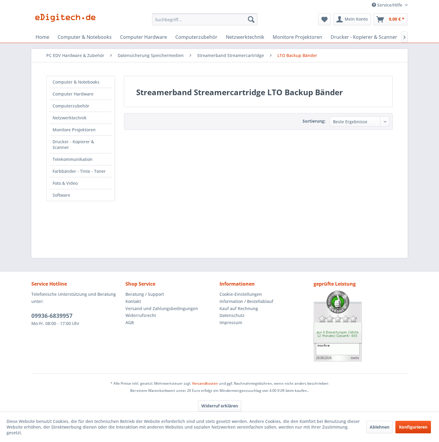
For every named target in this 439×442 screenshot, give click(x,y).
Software (61, 195)
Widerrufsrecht (140, 315)
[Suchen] (251, 19)
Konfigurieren (413, 427)
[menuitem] (204, 19)
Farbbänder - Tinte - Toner (79, 171)
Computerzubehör (71, 106)
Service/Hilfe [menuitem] (389, 5)
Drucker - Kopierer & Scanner (73, 144)
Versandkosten (205, 383)
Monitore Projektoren (74, 130)
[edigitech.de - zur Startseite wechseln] (67, 20)
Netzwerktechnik (70, 118)
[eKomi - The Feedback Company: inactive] (361, 326)
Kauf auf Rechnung (239, 308)
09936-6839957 (52, 316)
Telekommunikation (73, 159)
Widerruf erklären (219, 406)
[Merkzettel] (324, 19)
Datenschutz (232, 315)
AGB (129, 322)
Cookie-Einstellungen (241, 294)
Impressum (231, 322)
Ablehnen (379, 427)
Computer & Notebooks (76, 82)
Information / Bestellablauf (246, 301)
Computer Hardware (73, 94)
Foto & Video (65, 183)
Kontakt (133, 301)
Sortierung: (314, 121)
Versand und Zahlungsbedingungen (161, 308)
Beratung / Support (144, 294)
